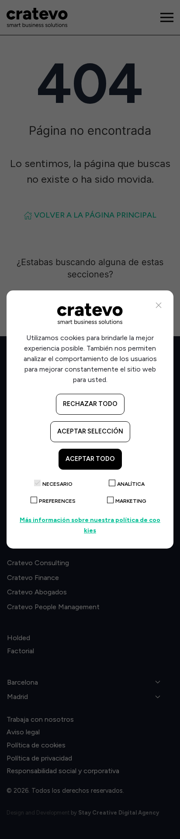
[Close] (158, 305)
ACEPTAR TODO (90, 459)
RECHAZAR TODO (90, 404)
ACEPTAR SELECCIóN (90, 431)
